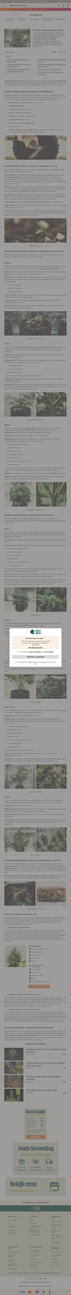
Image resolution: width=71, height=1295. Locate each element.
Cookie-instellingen (35, 652)
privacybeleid (48, 652)
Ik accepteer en (36, 652)
